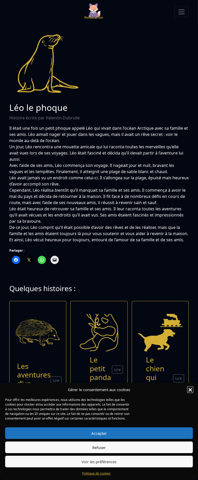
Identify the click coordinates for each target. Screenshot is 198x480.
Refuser (99, 447)
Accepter (99, 433)
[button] (190, 389)
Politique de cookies (96, 473)
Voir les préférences (99, 461)
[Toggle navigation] (181, 12)
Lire (56, 380)
